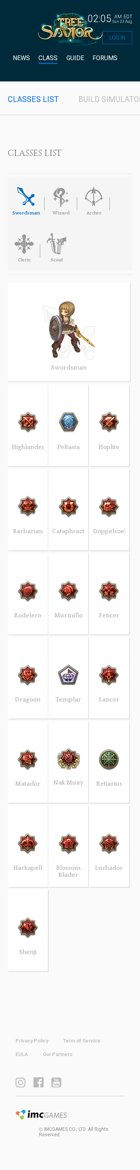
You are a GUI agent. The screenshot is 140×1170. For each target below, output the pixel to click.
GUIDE (75, 58)
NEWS (21, 58)
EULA (22, 1054)
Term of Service (81, 1041)
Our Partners (57, 1054)
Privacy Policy (32, 1041)
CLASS (48, 58)
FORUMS (105, 58)
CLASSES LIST (33, 99)
